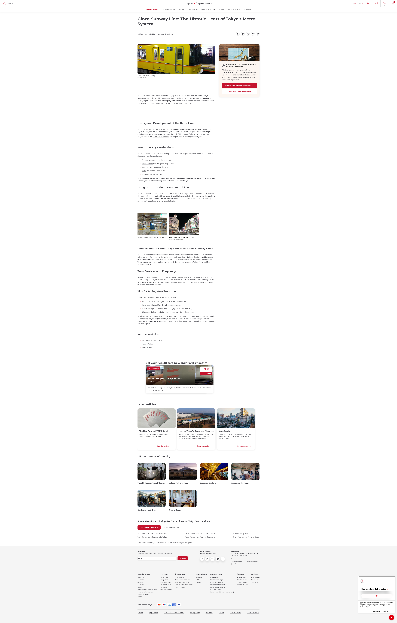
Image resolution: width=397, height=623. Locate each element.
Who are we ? (141, 577)
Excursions (193, 10)
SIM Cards (199, 577)
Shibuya (167, 153)
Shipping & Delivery (143, 594)
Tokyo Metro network (161, 136)
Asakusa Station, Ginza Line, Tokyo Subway (152, 237)
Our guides (163, 587)
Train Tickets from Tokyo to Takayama (200, 537)
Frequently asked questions (145, 592)
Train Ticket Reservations (182, 580)
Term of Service (235, 613)
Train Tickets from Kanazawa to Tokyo (152, 533)
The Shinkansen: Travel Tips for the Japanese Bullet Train (152, 483)
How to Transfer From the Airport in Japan (196, 431)
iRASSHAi (140, 597)
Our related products (149, 527)
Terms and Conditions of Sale (174, 613)
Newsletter (141, 580)
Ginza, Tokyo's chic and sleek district (181, 238)
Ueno (144, 171)
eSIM (197, 580)
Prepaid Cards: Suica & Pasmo (184, 584)
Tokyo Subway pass (240, 533)
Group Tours (164, 580)
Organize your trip (171, 527)
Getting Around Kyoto (147, 510)
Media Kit (140, 587)
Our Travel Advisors (166, 589)
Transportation (168, 10)
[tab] (149, 527)
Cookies (221, 613)
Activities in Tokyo (242, 580)
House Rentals (214, 577)
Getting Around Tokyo (148, 543)
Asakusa (176, 153)
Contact (140, 613)
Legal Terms (153, 613)
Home (139, 543)
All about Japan (255, 577)
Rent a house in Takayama (217, 587)
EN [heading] (353, 3)
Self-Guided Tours (165, 582)
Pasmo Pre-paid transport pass (165, 378)
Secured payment (253, 613)
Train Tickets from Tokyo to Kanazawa (200, 533)
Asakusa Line (190, 259)
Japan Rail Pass (179, 577)
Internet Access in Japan (229, 10)
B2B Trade (141, 584)
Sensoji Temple (155, 174)
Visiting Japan (152, 10)
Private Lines (147, 347)
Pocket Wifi (199, 582)
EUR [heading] (360, 3)
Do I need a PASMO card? (152, 340)
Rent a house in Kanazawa (217, 584)
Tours (181, 10)
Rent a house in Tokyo (216, 580)
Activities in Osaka (242, 584)
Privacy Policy (195, 613)
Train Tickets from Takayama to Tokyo (152, 537)
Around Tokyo (147, 344)
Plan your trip (255, 580)
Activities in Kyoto (242, 582)
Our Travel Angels (215, 589)
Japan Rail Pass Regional (182, 582)
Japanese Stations (208, 483)
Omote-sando (147, 164)
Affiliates (140, 582)
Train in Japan (175, 510)
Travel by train (255, 582)
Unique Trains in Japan (179, 483)
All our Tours (164, 577)
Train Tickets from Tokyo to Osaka (246, 537)
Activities (247, 10)
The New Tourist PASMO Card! (153, 431)
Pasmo (182, 196)
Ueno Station (225, 431)
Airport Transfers (180, 587)
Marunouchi (168, 257)
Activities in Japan (242, 577)
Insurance (209, 613)
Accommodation (208, 10)
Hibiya (179, 257)
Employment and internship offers (147, 589)
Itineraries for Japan (240, 483)
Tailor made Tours (165, 584)
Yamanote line (166, 160)
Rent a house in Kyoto (216, 582)
